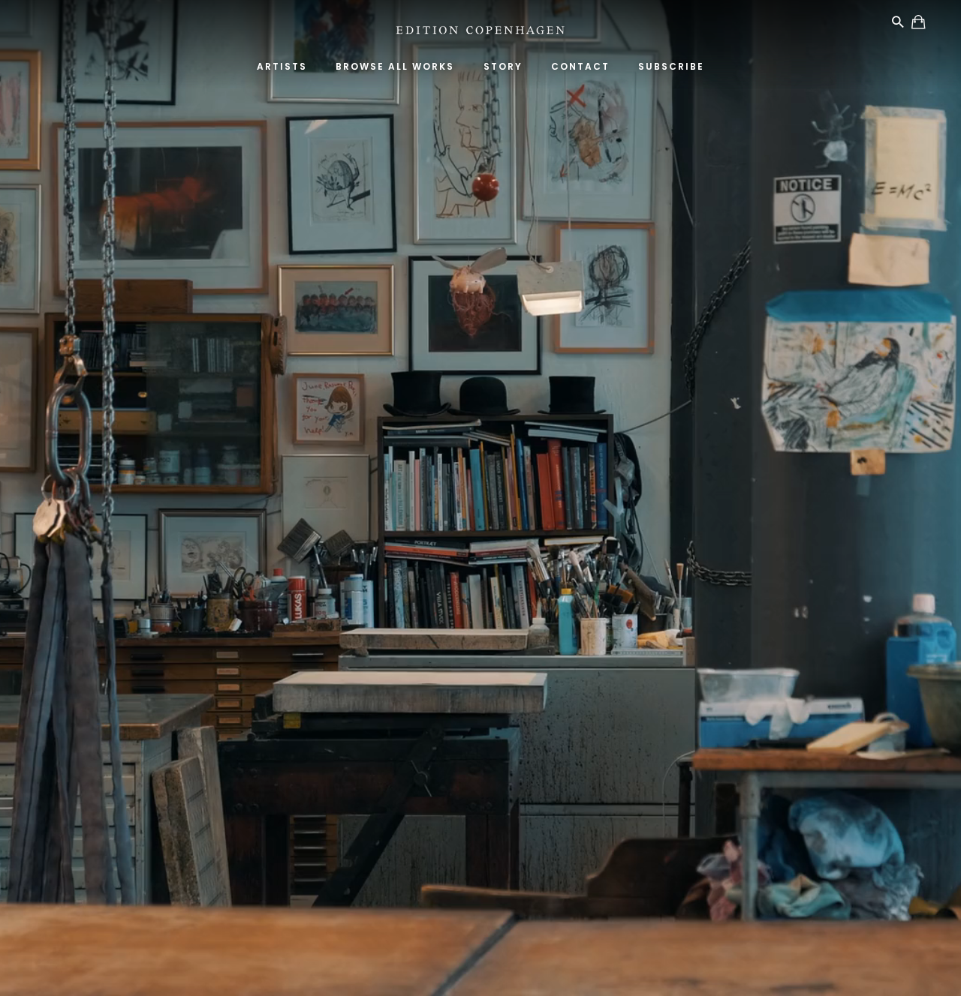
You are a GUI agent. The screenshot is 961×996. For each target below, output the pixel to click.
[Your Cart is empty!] (919, 24)
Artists (282, 66)
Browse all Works (395, 66)
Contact (580, 66)
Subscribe (671, 66)
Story (503, 66)
